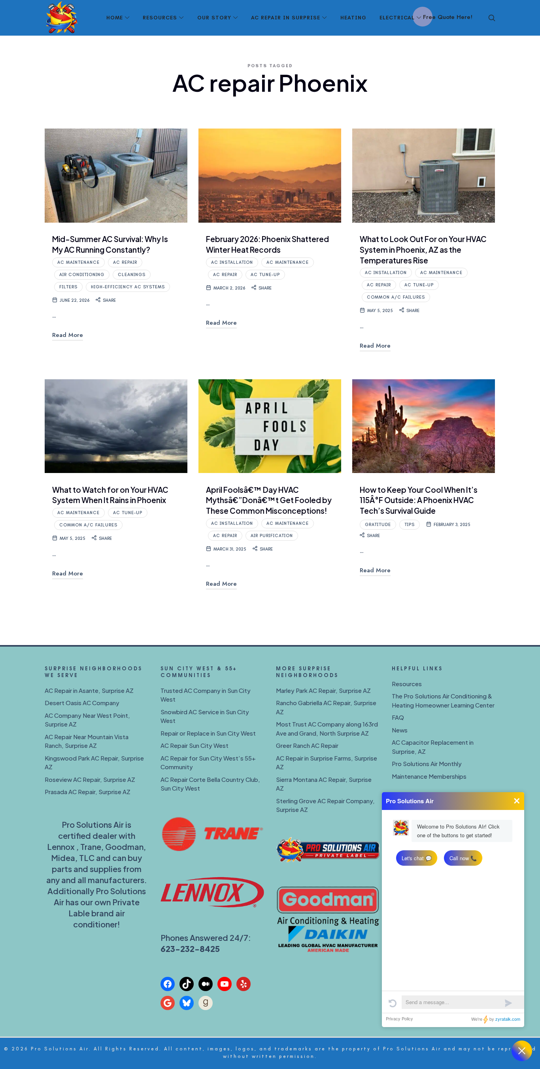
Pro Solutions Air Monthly (427, 763)
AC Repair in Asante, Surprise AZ (89, 690)
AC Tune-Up (265, 274)
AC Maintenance (78, 262)
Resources (407, 683)
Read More (67, 335)
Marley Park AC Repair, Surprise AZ (323, 690)
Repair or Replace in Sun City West (208, 733)
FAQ (398, 717)
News (400, 730)
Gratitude (378, 524)
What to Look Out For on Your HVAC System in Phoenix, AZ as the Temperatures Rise (423, 249)
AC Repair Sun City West (194, 745)
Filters (68, 286)
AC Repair (125, 262)
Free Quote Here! (447, 17)
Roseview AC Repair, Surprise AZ (90, 779)
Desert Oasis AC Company (82, 702)
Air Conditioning (81, 274)
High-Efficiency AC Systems (128, 286)
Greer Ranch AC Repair (307, 745)
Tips (409, 524)
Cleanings (131, 274)
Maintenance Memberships (429, 776)
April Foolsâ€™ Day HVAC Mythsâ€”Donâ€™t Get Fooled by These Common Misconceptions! (269, 500)
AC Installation (232, 262)
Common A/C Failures (396, 297)
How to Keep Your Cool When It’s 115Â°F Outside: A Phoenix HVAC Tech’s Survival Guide (419, 500)
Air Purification (272, 535)
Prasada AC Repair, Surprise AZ (87, 791)
